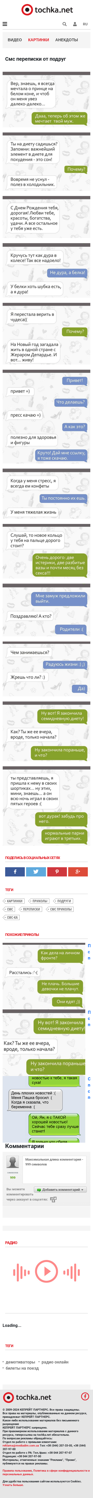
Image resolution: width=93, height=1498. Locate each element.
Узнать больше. (13, 1485)
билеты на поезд (22, 1368)
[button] (75, 24)
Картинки (38, 40)
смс (10, 909)
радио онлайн (55, 1362)
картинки (14, 900)
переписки (31, 909)
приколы (40, 900)
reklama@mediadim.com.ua (21, 1445)
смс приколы (61, 909)
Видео (15, 40)
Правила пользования (17, 1470)
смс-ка (12, 917)
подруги (64, 900)
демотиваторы (20, 1362)
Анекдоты (66, 40)
